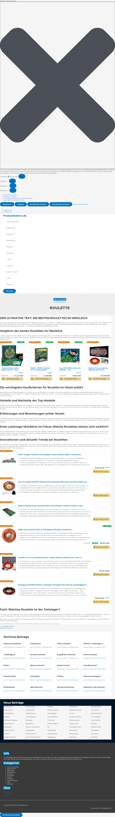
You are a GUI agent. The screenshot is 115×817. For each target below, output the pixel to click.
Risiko (6, 665)
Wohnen (10, 284)
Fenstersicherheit (75, 717)
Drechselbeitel (52, 717)
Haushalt (10, 265)
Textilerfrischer (30, 713)
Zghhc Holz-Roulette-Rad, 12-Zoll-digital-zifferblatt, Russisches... (45, 530)
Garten (9, 259)
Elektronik (10, 253)
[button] (57, 85)
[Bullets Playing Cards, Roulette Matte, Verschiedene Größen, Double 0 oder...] (9, 512)
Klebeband (29, 723)
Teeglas (50, 706)
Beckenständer (96, 713)
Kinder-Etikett (30, 706)
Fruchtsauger (95, 717)
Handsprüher (8, 706)
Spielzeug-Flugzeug (10, 720)
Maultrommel (63, 665)
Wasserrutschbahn (12, 644)
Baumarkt (10, 234)
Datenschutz (8, 210)
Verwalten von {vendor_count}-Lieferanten (18, 198)
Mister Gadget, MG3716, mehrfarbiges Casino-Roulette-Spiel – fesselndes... (50, 455)
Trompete (50, 720)
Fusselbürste (73, 734)
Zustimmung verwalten (11, 815)
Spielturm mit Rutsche (94, 687)
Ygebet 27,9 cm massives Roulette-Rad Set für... (98, 369)
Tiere (8, 278)
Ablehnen (20, 204)
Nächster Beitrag (6, 628)
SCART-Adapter (52, 723)
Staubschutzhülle (75, 710)
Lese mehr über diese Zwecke (14, 200)
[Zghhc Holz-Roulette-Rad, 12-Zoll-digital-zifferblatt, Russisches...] (9, 535)
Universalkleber (31, 717)
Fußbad (6, 734)
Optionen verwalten (10, 195)
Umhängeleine (9, 713)
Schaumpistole (74, 720)
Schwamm (95, 734)
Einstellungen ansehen (38, 204)
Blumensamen (31, 734)
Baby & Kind (11, 228)
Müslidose (29, 720)
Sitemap (6, 795)
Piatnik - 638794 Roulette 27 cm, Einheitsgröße (40, 369)
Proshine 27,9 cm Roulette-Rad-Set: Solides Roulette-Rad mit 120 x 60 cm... (50, 558)
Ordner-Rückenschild (33, 737)
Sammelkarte (96, 720)
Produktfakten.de (15, 215)
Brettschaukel (90, 654)
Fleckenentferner (10, 737)
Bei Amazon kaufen (13, 379)
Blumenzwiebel (52, 710)
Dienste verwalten (10, 196)
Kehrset (94, 723)
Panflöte (6, 717)
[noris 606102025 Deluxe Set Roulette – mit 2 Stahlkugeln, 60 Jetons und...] (70, 355)
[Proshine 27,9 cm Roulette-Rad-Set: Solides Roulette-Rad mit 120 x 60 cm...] (9, 563)
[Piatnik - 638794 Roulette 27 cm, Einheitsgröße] (41, 355)
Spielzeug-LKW (9, 730)
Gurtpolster (35, 644)
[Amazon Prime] (20, 373)
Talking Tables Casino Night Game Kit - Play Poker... (10, 369)
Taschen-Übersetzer (33, 727)
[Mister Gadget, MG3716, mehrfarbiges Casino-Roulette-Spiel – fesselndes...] (9, 460)
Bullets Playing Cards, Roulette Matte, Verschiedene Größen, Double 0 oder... (51, 506)
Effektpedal (9, 687)
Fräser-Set (72, 737)
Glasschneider (96, 727)
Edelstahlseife (96, 706)
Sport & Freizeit (12, 272)
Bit (48, 727)
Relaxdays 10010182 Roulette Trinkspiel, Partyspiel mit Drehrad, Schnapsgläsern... (53, 585)
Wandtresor (73, 706)
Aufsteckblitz (30, 710)
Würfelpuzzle (36, 687)
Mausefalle (95, 730)
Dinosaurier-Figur (75, 727)
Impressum (8, 212)
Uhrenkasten (51, 713)
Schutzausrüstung (65, 687)
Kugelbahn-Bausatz (66, 654)
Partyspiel (35, 676)
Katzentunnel (74, 723)
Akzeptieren (7, 204)
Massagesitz (8, 727)
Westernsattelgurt (92, 676)
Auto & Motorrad (12, 222)
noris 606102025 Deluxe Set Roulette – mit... (70, 369)
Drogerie (10, 247)
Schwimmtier (9, 676)
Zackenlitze (73, 730)
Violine (60, 676)
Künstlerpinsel (52, 734)
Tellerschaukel (64, 644)
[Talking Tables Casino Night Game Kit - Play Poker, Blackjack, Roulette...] (12, 355)
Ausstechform (8, 710)
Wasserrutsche (37, 665)
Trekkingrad (9, 654)
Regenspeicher (9, 723)
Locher (71, 713)
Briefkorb (94, 737)
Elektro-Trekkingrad (93, 644)
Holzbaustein (30, 730)
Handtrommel (90, 665)
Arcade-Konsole (37, 654)
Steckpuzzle (51, 730)
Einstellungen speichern (61, 204)
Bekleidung (11, 240)
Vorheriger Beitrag (7, 626)
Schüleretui (95, 710)
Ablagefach (51, 737)
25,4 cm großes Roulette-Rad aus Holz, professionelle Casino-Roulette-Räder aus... (53, 482)
